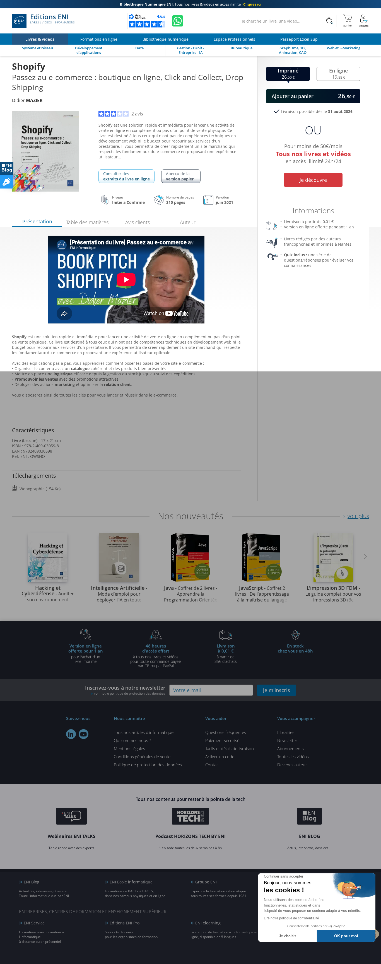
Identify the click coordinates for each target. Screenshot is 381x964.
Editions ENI (52, 19)
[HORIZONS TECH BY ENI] (190, 817)
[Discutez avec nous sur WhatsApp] (177, 20)
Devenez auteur (292, 764)
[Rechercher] (329, 21)
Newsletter (287, 740)
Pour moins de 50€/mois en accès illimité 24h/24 (313, 152)
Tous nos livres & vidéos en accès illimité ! (190, 4)
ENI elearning (208, 923)
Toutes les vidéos (293, 756)
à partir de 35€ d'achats (225, 653)
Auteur (188, 222)
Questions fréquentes (225, 732)
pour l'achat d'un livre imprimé (85, 653)
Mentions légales (129, 748)
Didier (27, 100)
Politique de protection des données (148, 764)
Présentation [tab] (37, 221)
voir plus (358, 516)
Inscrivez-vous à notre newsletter (125, 690)
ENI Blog (31, 882)
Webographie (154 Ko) (40, 488)
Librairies (285, 732)
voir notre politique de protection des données (129, 693)
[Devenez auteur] (6, 182)
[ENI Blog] (309, 817)
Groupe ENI (206, 882)
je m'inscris (276, 690)
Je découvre (313, 180)
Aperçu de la (180, 176)
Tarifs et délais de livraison (229, 748)
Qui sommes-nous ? (132, 740)
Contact (212, 764)
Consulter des (126, 176)
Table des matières (87, 222)
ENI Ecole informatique (131, 882)
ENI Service (34, 923)
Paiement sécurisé (222, 740)
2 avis (137, 114)
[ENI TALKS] (71, 817)
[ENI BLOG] (6, 168)
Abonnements (290, 748)
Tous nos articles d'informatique (143, 732)
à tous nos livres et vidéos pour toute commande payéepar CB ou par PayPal (155, 655)
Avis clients (137, 222)
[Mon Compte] (364, 21)
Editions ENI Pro (124, 923)
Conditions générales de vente (142, 756)
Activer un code (219, 756)
